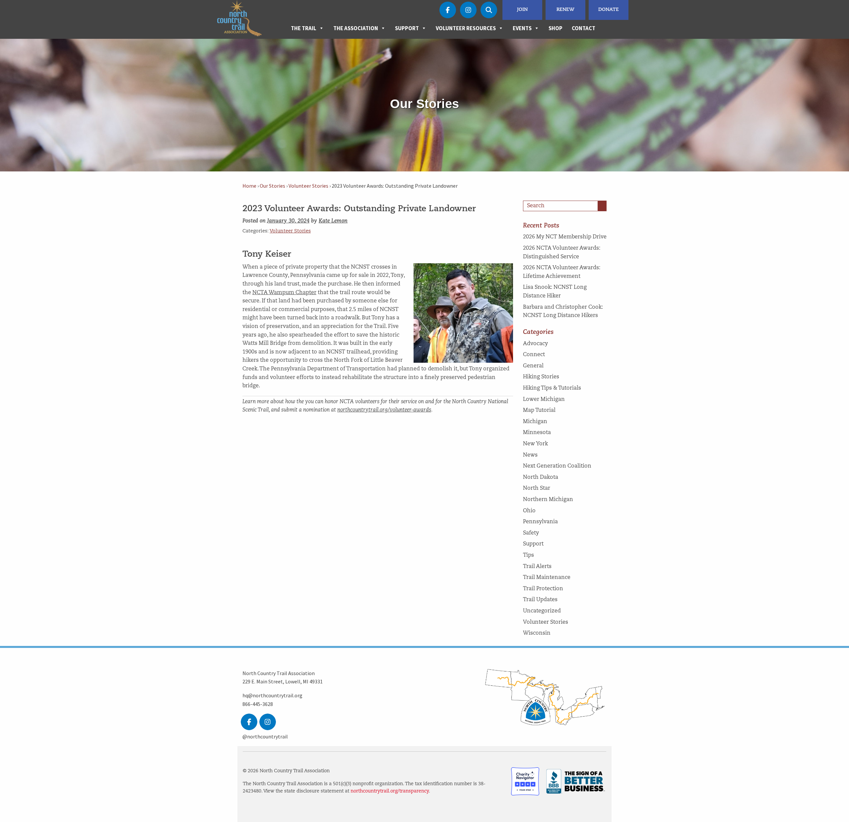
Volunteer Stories (308, 185)
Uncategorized (542, 611)
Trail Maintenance (546, 577)
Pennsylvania (540, 522)
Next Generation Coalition (557, 466)
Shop (555, 28)
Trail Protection (543, 589)
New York (535, 444)
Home (249, 185)
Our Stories (272, 185)
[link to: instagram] (267, 722)
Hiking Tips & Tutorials (552, 388)
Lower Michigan (544, 399)
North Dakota (540, 477)
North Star (536, 488)
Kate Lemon (333, 221)
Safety (531, 533)
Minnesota (537, 432)
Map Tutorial (539, 410)
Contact (583, 28)
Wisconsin (537, 633)
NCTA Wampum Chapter (284, 292)
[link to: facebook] (249, 722)
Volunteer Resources (466, 28)
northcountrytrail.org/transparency (390, 791)
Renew (565, 9)
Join (522, 9)
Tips (528, 555)
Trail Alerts (537, 566)
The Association (355, 28)
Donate (608, 9)
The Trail (303, 28)
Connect (534, 354)
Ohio (529, 511)
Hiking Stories (541, 377)
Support (407, 28)
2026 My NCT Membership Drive (565, 237)
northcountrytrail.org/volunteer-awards (384, 410)
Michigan (535, 421)
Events (522, 28)
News (530, 455)
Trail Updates (540, 599)
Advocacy (535, 344)
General (533, 366)
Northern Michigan (548, 499)
